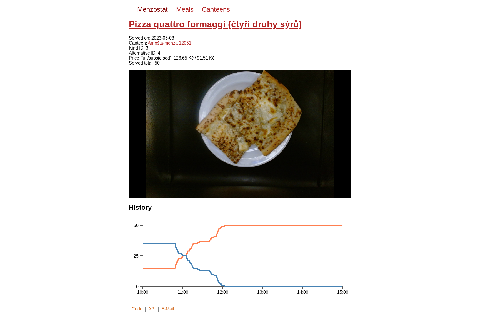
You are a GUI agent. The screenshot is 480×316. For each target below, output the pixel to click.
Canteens (216, 9)
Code (137, 309)
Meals (185, 9)
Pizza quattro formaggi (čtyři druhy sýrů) (215, 24)
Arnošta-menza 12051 (169, 43)
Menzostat (152, 9)
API (152, 309)
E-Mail (167, 309)
